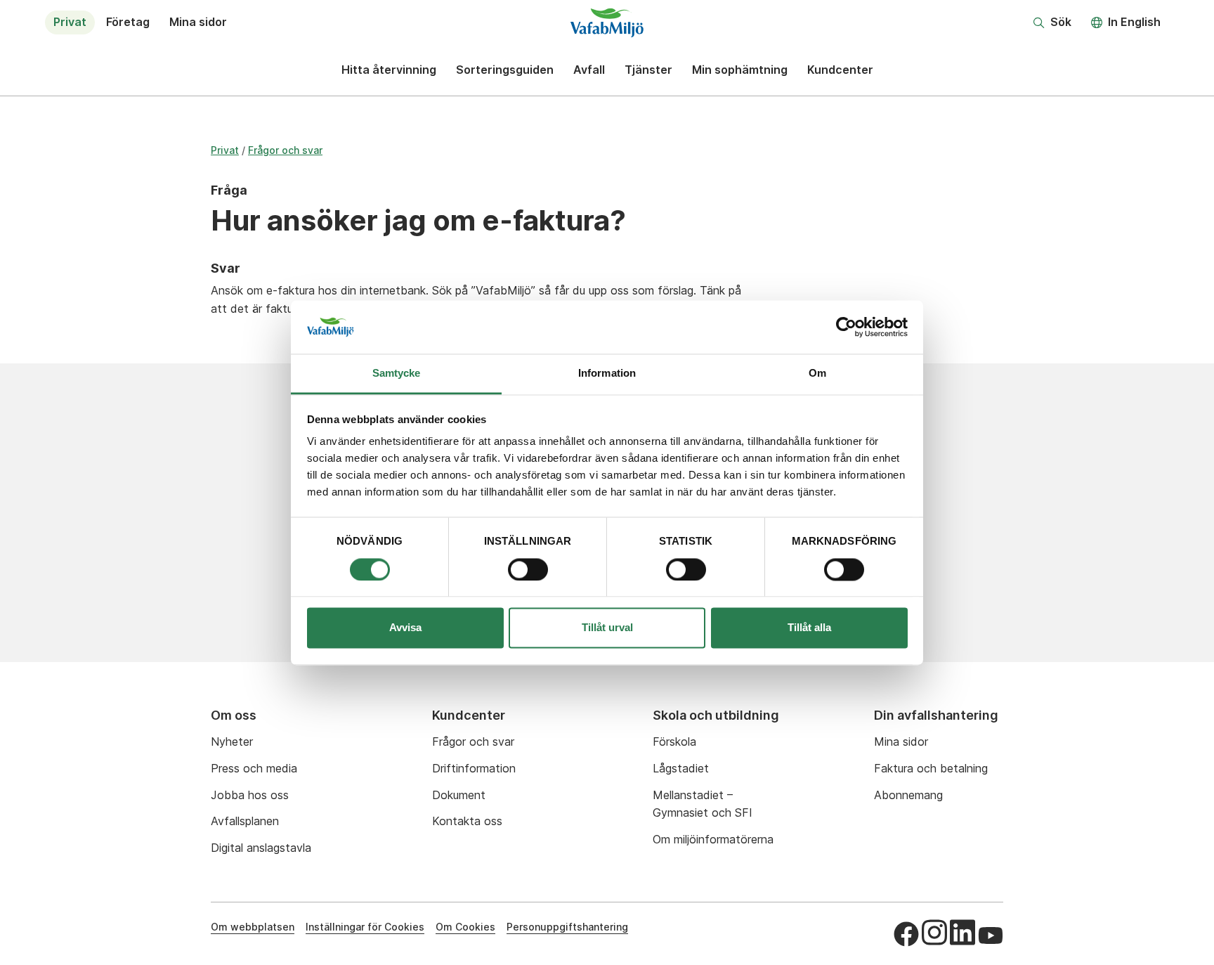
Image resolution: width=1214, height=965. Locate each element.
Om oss (233, 715)
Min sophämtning (740, 70)
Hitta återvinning (388, 70)
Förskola (674, 741)
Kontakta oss (467, 821)
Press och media (254, 768)
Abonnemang (908, 795)
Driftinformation (474, 768)
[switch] (528, 569)
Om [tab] (817, 374)
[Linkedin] (962, 932)
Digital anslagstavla (261, 848)
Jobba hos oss (250, 795)
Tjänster (648, 70)
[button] (1052, 22)
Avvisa (405, 628)
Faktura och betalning (931, 768)
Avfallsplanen (245, 821)
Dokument (458, 795)
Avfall (589, 70)
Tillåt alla (809, 628)
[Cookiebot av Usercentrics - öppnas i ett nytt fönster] (846, 326)
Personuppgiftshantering (567, 927)
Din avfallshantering (936, 715)
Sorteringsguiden (505, 70)
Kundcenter (840, 70)
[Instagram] (934, 932)
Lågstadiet (681, 768)
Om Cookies (465, 927)
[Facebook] (906, 934)
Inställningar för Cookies (365, 927)
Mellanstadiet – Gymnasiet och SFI (702, 804)
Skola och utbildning (716, 715)
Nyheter (232, 741)
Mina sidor (198, 22)
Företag (128, 22)
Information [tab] (607, 374)
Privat (69, 22)
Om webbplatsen (252, 927)
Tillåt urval (607, 628)
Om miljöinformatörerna (713, 839)
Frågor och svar (285, 150)
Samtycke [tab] (396, 374)
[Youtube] (990, 935)
